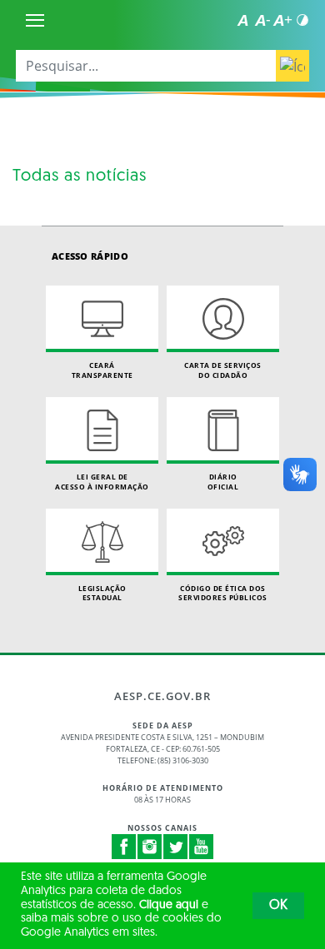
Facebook (124, 846)
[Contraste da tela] (302, 20)
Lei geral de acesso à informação (102, 481)
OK (278, 905)
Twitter (175, 846)
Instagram (150, 846)
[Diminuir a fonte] (262, 20)
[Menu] (35, 20)
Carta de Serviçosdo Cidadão (223, 370)
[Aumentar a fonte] (282, 20)
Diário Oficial (223, 481)
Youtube (201, 846)
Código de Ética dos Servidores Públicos (223, 593)
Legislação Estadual (102, 593)
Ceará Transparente (102, 370)
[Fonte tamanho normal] (242, 20)
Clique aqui (168, 905)
